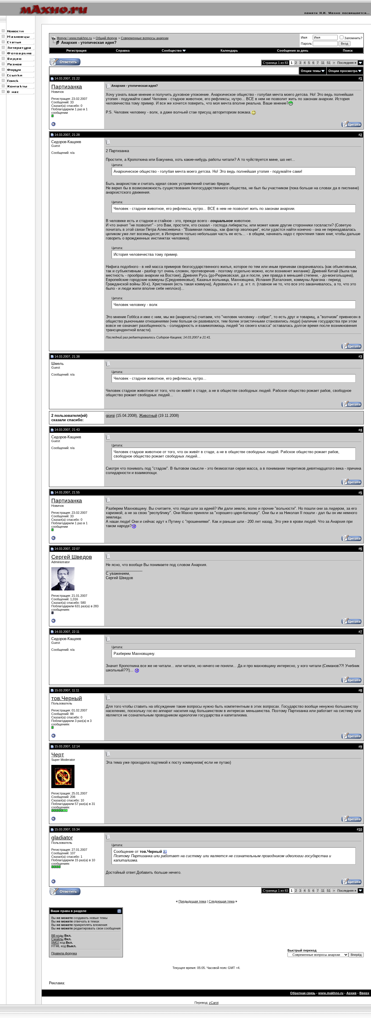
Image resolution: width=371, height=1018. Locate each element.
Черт (57, 755)
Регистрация (76, 50)
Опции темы (311, 71)
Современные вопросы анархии (144, 38)
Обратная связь (302, 993)
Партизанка (66, 87)
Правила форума (64, 953)
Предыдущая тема (192, 901)
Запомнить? (353, 38)
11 (322, 62)
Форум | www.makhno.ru (74, 38)
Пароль (306, 43)
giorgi (110, 415)
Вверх (364, 993)
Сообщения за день (292, 50)
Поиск (348, 50)
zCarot (214, 1002)
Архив (351, 993)
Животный (148, 415)
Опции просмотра (342, 71)
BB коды (57, 935)
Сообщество (172, 50)
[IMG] (55, 942)
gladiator (62, 838)
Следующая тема (221, 901)
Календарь (229, 50)
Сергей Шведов (71, 557)
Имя (304, 37)
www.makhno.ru (330, 993)
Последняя (346, 62)
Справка (123, 50)
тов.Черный (66, 698)
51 (328, 62)
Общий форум (106, 38)
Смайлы (57, 939)
